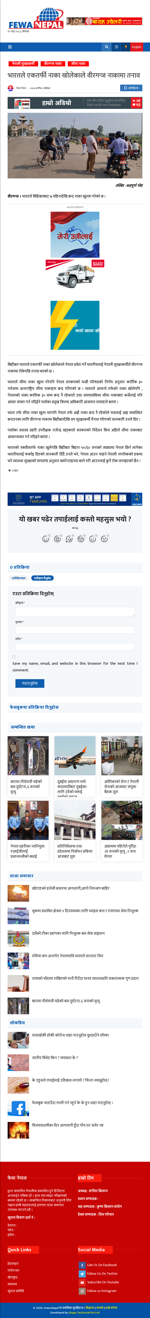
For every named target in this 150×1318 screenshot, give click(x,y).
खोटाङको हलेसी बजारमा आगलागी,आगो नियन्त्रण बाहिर (71, 888)
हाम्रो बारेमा (111, 1307)
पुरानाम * (19, 622)
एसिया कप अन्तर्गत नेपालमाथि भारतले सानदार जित (67, 956)
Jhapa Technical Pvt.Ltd (84, 1312)
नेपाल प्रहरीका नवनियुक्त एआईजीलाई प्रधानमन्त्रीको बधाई (28, 851)
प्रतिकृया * (20, 603)
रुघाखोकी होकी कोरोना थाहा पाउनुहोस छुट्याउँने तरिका (70, 1035)
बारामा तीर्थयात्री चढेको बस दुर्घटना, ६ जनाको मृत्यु (26, 786)
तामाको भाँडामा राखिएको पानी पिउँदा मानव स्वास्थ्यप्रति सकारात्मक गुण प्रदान (85, 978)
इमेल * (18, 639)
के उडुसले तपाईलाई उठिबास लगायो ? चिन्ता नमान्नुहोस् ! (70, 1080)
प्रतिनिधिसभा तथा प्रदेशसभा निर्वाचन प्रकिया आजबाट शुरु (74, 851)
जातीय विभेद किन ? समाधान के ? (55, 1058)
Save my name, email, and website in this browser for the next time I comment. (75, 666)
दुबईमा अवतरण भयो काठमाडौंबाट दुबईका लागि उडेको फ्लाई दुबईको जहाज (72, 789)
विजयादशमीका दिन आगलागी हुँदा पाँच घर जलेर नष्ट (68, 1125)
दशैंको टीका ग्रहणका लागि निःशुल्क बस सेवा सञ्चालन (68, 933)
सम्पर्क (100, 1307)
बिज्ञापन (90, 1307)
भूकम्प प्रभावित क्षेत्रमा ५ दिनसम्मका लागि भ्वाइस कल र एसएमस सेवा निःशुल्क (85, 911)
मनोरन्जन (13, 1271)
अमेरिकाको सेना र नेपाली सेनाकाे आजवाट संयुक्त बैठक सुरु (121, 786)
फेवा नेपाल (21, 88)
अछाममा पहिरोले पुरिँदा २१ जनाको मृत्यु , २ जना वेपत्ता (120, 851)
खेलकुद (13, 1277)
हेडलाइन (13, 1264)
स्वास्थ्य (12, 1284)
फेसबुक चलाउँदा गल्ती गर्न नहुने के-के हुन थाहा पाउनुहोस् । (72, 1103)
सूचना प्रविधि (16, 1291)
